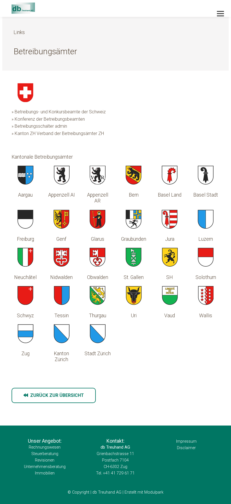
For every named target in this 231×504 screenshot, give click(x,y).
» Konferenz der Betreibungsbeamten (48, 119)
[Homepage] (95, 8)
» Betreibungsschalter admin (39, 126)
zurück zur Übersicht (56, 395)
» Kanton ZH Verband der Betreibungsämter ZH (58, 133)
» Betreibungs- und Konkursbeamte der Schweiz (59, 111)
